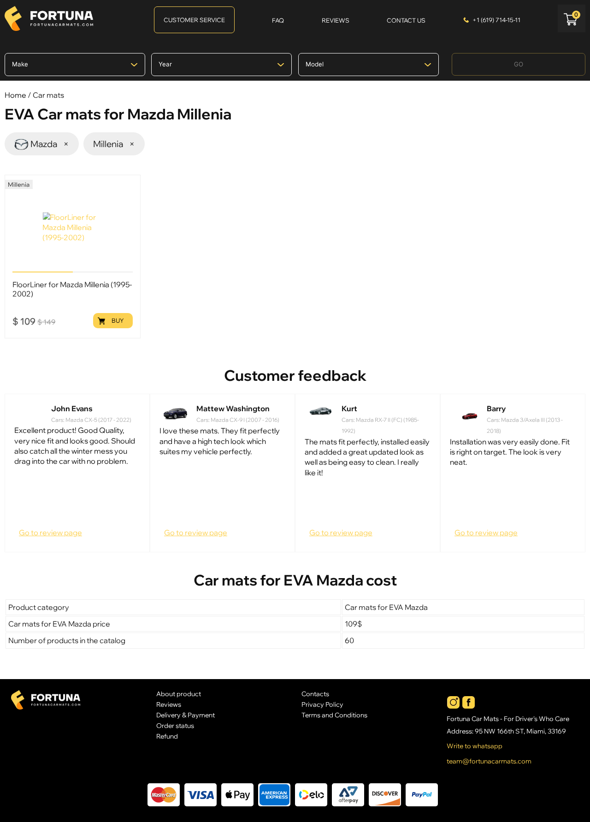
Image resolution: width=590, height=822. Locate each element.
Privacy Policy (322, 704)
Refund (167, 736)
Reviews (168, 704)
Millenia (114, 143)
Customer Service (194, 20)
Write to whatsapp (474, 746)
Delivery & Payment (185, 715)
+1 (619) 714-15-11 (496, 20)
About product (178, 694)
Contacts (315, 694)
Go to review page (50, 532)
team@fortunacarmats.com (489, 761)
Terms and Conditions (334, 715)
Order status (175, 725)
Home (15, 95)
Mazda (50, 143)
